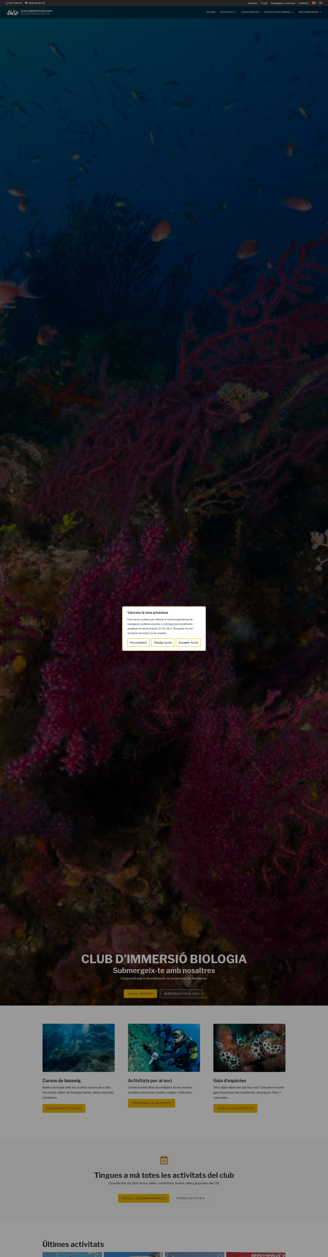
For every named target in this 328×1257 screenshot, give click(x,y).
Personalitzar (138, 642)
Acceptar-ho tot (188, 642)
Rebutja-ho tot (163, 642)
